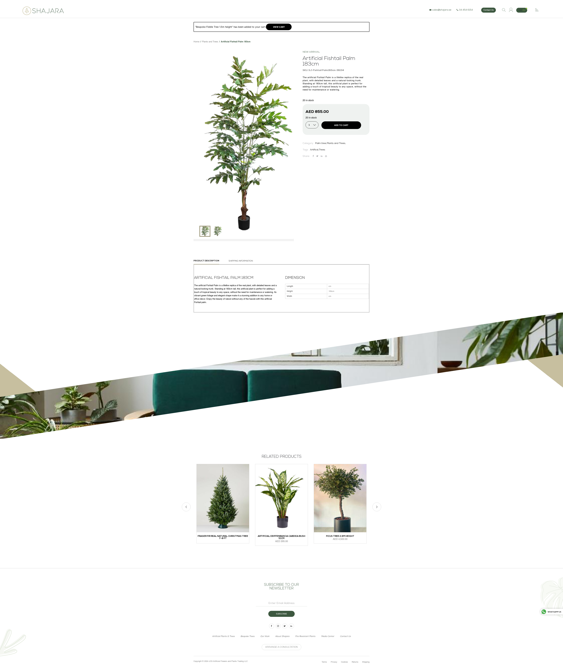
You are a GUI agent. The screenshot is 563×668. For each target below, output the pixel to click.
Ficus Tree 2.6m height (290, 536)
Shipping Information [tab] (241, 261)
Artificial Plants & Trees (223, 636)
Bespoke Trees (248, 636)
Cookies (344, 662)
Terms (324, 662)
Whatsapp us (554, 612)
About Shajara (282, 636)
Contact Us (488, 10)
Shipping (365, 662)
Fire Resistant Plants (305, 636)
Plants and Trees (210, 42)
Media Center (327, 636)
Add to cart (341, 125)
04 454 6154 (466, 10)
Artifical (314, 150)
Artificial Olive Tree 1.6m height (349, 536)
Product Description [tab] (206, 261)
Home (196, 42)
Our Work (264, 636)
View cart (279, 27)
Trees (322, 150)
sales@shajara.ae (441, 10)
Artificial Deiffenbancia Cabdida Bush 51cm (231, 537)
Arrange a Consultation (281, 647)
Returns (355, 662)
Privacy (334, 662)
